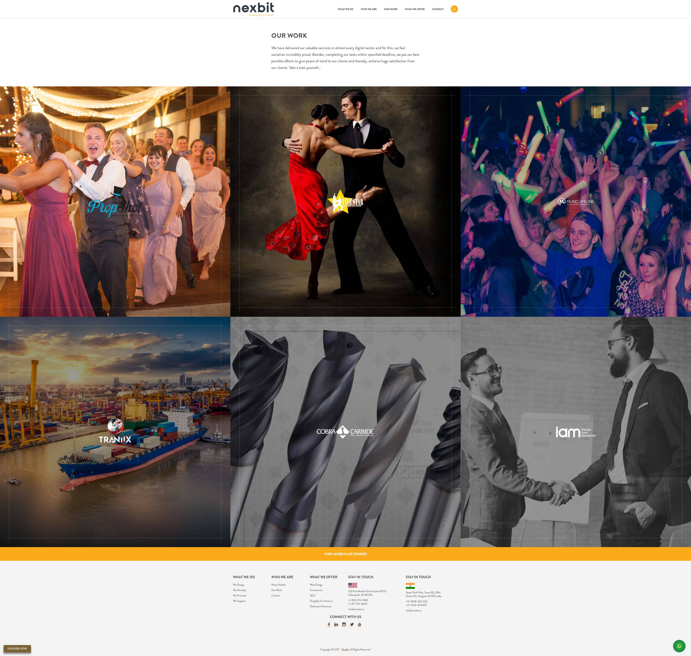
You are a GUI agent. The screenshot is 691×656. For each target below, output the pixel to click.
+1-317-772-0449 (357, 604)
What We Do (244, 577)
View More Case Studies (345, 554)
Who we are (369, 9)
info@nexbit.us (356, 609)
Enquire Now (17, 649)
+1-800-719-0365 (358, 600)
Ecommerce (316, 590)
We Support (239, 601)
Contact (438, 9)
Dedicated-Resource (321, 606)
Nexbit (345, 650)
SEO (312, 596)
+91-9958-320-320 (416, 601)
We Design (238, 585)
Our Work (391, 9)
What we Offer (415, 9)
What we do (345, 9)
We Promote (239, 596)
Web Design (316, 585)
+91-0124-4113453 (416, 605)
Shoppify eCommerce (321, 601)
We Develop (239, 590)
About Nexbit (278, 585)
